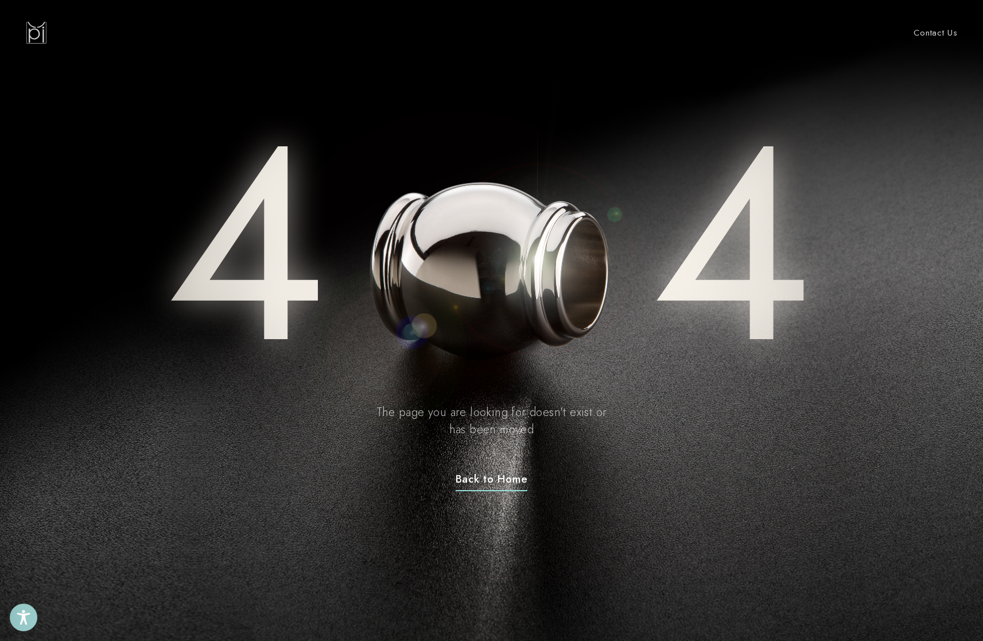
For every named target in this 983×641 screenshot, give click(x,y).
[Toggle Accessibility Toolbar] (23, 617)
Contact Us (936, 32)
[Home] (36, 33)
